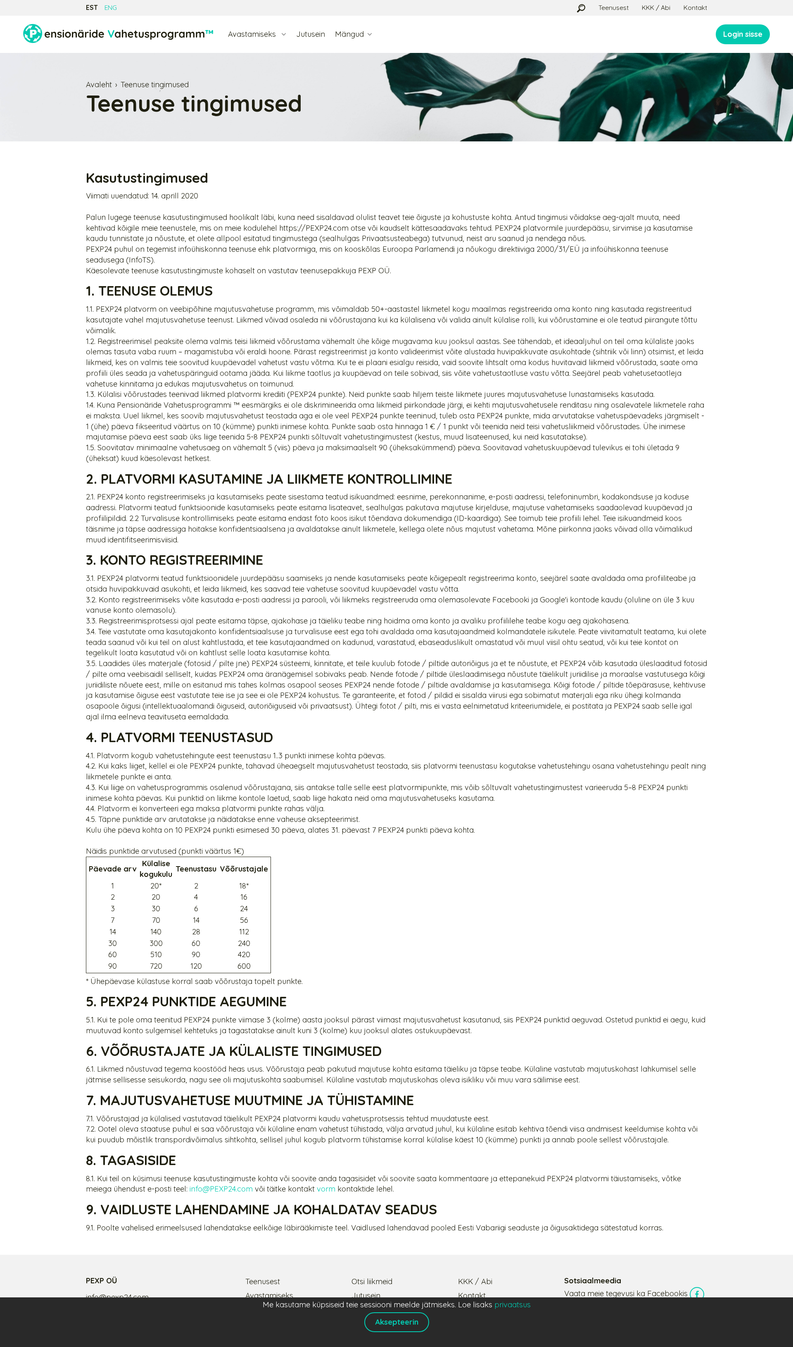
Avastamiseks (269, 1295)
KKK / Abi (656, 7)
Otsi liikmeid (371, 1281)
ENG (110, 7)
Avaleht (99, 84)
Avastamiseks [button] (253, 34)
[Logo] (118, 34)
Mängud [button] (349, 34)
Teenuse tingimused (155, 84)
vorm (326, 1189)
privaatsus (512, 1304)
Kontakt (695, 7)
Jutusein (310, 34)
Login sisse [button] (742, 34)
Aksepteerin (396, 1322)
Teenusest (613, 7)
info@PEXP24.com (221, 1189)
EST (92, 7)
